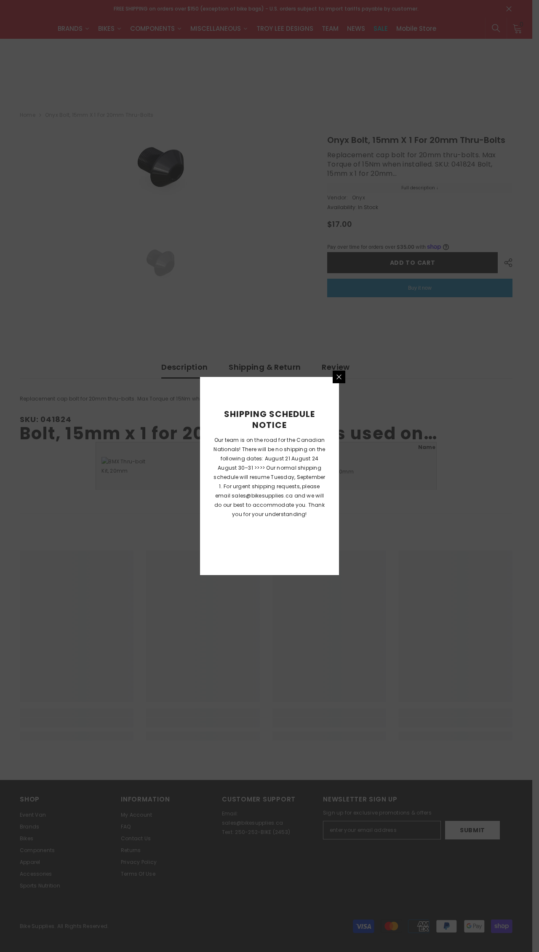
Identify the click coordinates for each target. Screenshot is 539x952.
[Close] (339, 377)
